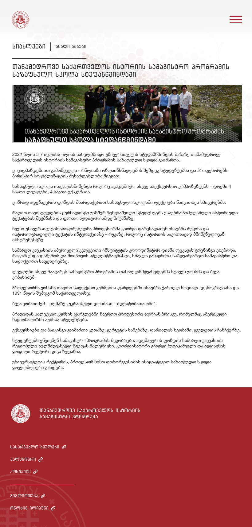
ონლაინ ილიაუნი (29, 508)
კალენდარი (23, 459)
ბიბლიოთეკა (24, 496)
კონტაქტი (20, 472)
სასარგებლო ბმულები (34, 447)
